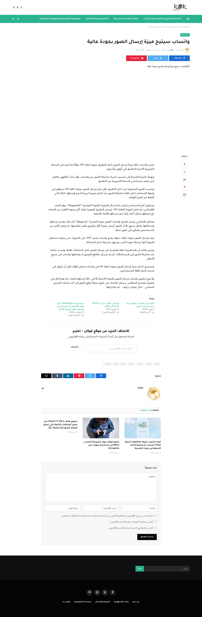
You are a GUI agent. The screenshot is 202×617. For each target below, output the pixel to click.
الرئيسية (187, 27)
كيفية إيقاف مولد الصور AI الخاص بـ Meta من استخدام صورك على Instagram (101, 445)
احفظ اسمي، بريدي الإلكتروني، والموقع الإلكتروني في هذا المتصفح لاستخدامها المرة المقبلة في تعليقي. (107, 515)
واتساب (107, 364)
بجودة (140, 364)
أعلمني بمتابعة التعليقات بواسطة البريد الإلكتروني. (131, 521)
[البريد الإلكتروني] (185, 195)
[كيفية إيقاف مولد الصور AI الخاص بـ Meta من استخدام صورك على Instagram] (101, 428)
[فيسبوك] (185, 164)
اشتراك (75, 347)
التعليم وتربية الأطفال (97, 19)
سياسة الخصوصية (83, 602)
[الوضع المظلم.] (13, 19)
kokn (172, 50)
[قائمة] (187, 18)
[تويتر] (185, 172)
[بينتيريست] (185, 187)
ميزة (116, 364)
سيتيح (131, 364)
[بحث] (18, 19)
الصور (148, 364)
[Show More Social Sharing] (122, 58)
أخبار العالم (185, 35)
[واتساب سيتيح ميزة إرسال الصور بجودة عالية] (101, 107)
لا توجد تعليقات (150, 50)
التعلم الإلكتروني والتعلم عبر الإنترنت (162, 19)
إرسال (157, 364)
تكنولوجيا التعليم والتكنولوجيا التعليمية (60, 19)
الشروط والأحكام (102, 602)
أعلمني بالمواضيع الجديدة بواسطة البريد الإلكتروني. (130, 527)
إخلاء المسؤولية (121, 602)
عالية (123, 364)
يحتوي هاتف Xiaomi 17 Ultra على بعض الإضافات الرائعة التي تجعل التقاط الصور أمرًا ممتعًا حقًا (60, 424)
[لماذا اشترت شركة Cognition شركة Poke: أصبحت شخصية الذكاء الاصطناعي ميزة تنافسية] (143, 428)
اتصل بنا (67, 602)
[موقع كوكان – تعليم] (179, 7)
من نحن (135, 602)
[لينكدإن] (185, 179)
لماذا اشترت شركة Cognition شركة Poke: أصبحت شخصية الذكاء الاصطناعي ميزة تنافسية (143, 445)
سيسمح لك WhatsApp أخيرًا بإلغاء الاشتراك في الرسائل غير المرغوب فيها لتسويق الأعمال (70, 306)
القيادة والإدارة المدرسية (126, 19)
